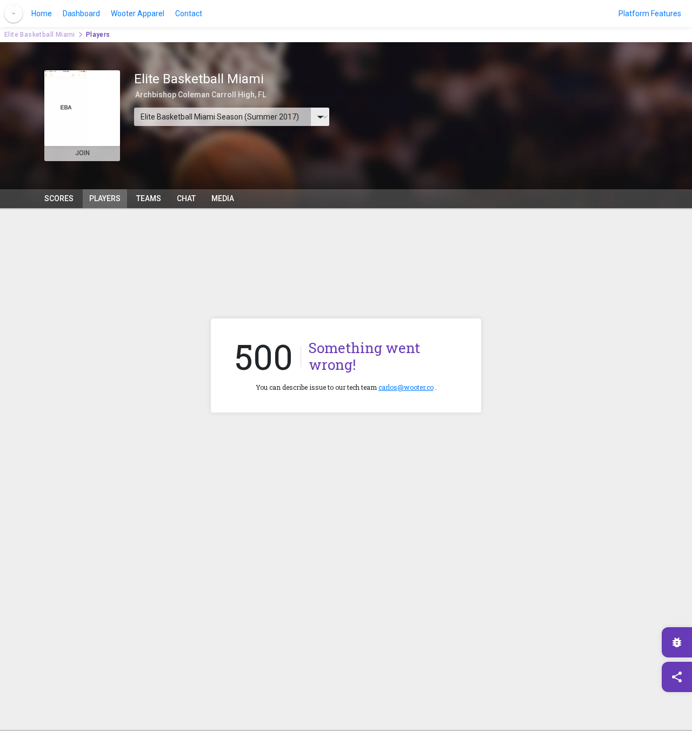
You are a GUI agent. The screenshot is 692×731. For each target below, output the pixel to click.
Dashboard (81, 13)
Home (41, 13)
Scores (59, 198)
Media (222, 198)
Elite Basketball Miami (39, 34)
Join (82, 153)
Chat (186, 198)
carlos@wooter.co (406, 387)
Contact (188, 13)
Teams (148, 198)
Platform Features (649, 13)
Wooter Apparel (137, 13)
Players (105, 198)
